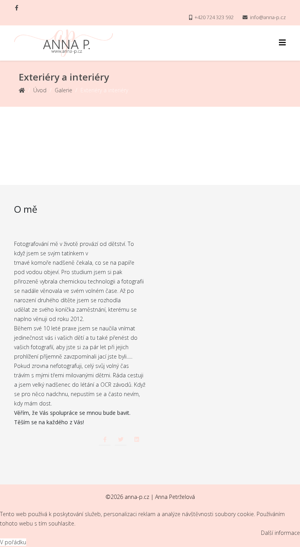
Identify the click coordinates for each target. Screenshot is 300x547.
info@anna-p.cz (268, 17)
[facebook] (16, 7)
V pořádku (13, 542)
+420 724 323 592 (214, 17)
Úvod (39, 90)
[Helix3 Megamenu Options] (282, 42)
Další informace (280, 532)
